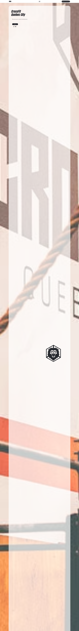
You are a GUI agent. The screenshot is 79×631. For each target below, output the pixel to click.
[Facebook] (15, 26)
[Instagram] (13, 26)
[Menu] (39, 1)
